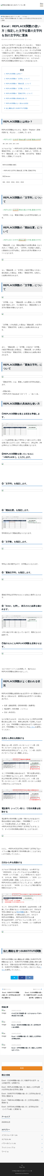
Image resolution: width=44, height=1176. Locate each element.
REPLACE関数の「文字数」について (17, 88)
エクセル (29, 39)
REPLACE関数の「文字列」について (17, 78)
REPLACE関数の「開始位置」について (17, 83)
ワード (5, 1151)
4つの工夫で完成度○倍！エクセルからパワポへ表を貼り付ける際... (27, 1014)
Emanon (26, 1173)
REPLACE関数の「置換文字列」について (18, 93)
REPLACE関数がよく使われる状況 (16, 103)
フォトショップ (8, 1147)
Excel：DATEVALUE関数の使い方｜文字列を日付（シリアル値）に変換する (20, 1108)
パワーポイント (9, 1143)
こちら (32, 727)
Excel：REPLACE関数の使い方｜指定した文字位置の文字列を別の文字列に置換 (21, 1088)
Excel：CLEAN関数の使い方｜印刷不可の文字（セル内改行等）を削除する (20, 1082)
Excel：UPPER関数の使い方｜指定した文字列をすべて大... (27, 1049)
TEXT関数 (20, 912)
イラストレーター (9, 1135)
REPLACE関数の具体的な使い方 (15, 98)
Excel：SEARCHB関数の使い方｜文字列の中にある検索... (26, 1026)
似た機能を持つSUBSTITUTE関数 (16, 108)
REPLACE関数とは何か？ (13, 74)
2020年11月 (6, 1122)
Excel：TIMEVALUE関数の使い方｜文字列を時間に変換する (21, 1101)
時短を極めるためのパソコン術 (22, 1171)
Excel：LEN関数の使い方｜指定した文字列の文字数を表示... (26, 1037)
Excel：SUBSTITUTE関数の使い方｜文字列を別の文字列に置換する (21, 1095)
